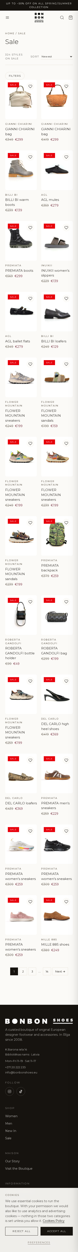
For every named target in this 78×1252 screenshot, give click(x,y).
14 (47, 971)
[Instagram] (9, 1091)
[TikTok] (20, 1091)
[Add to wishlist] (30, 86)
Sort (35, 56)
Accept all (56, 1231)
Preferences (39, 1242)
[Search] (62, 17)
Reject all (22, 1231)
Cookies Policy (54, 1221)
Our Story (12, 1161)
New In (10, 1131)
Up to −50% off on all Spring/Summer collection (39, 5)
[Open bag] (70, 17)
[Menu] (7, 17)
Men (8, 1123)
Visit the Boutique (18, 1169)
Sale (8, 1138)
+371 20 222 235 (15, 1067)
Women (11, 1116)
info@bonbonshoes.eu (21, 1072)
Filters (15, 75)
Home (10, 33)
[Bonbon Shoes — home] (39, 17)
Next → (60, 971)
